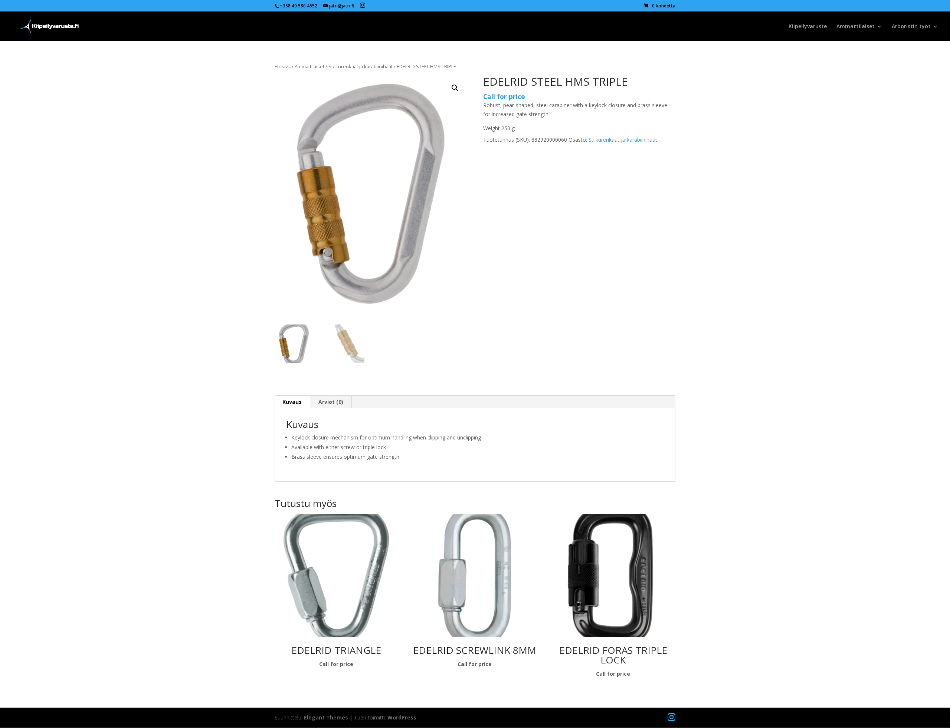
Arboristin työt (911, 27)
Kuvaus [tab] (292, 401)
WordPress (401, 717)
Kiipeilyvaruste (808, 27)
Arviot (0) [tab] (330, 401)
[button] (455, 88)
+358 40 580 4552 (298, 6)
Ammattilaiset (855, 27)
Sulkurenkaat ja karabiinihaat (360, 66)
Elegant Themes (326, 717)
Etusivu (283, 66)
